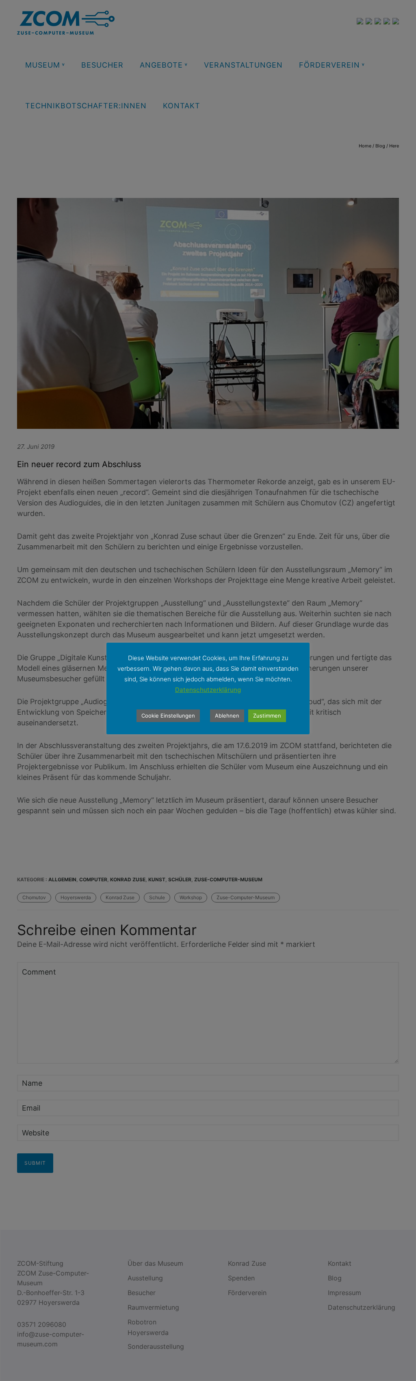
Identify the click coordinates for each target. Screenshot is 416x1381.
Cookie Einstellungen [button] (168, 715)
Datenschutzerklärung (208, 690)
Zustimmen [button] (267, 715)
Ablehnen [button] (227, 715)
